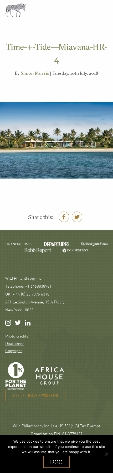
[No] (106, 454)
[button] (95, 11)
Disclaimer (14, 344)
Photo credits (16, 337)
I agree (56, 462)
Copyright (13, 351)
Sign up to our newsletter (35, 395)
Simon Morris (35, 73)
